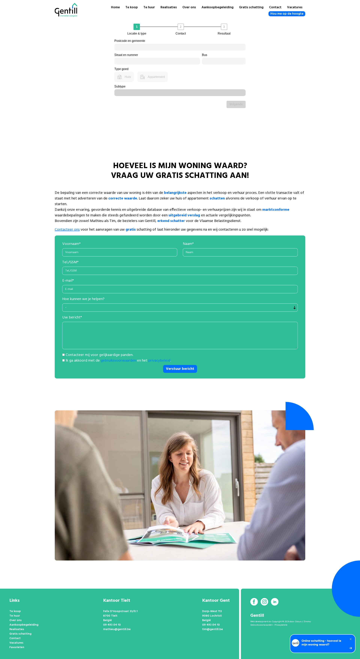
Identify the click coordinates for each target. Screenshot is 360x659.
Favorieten (16, 647)
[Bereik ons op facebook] (254, 601)
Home (115, 7)
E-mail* (68, 281)
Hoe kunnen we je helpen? (83, 299)
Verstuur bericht (180, 369)
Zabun (298, 622)
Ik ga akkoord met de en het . (118, 360)
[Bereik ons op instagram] (264, 601)
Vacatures (294, 7)
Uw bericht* (72, 317)
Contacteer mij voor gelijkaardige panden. (99, 355)
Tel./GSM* (70, 262)
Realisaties (168, 7)
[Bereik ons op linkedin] (274, 601)
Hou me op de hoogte (286, 13)
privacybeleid (159, 361)
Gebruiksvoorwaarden (261, 625)
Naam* (188, 244)
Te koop (131, 7)
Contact (275, 7)
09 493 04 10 (112, 624)
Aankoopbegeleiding (217, 7)
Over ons (189, 7)
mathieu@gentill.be (117, 629)
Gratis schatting (251, 7)
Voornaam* (71, 244)
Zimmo (307, 622)
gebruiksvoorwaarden (118, 361)
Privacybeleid (280, 625)
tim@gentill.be (212, 629)
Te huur (149, 7)
